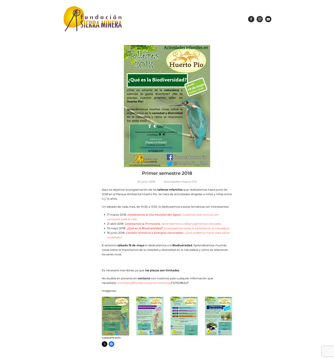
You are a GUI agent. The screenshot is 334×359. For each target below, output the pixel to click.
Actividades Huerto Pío (180, 181)
